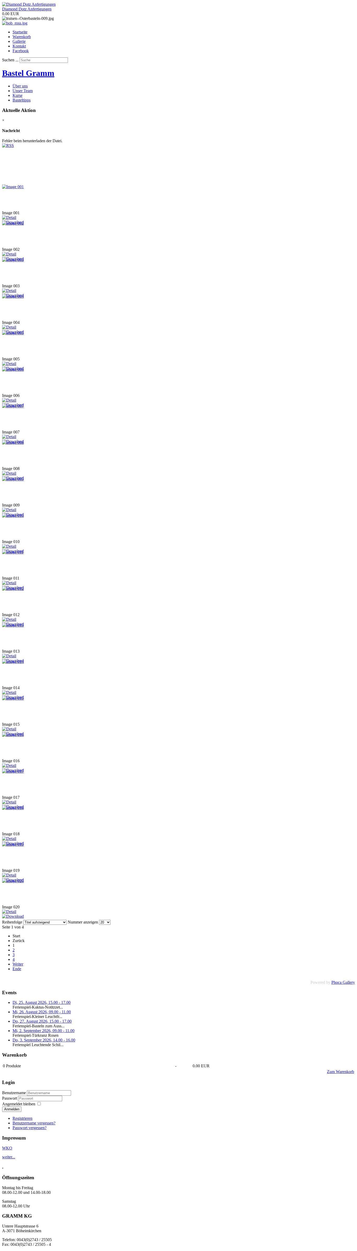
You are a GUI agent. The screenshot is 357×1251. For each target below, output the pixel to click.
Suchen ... (10, 60)
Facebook (21, 51)
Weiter (18, 964)
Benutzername (14, 1093)
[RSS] (8, 145)
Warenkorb (22, 36)
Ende (17, 969)
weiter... (8, 1157)
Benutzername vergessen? (34, 1123)
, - (42, 1002)
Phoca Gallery (343, 982)
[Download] (13, 916)
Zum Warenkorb (340, 1071)
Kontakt (19, 46)
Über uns (20, 86)
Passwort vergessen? (30, 1127)
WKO (7, 1148)
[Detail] (9, 217)
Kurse (17, 95)
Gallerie (19, 41)
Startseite (20, 32)
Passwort (10, 1098)
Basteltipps (22, 100)
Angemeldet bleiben (18, 1104)
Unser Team (23, 90)
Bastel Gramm (28, 73)
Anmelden (11, 1109)
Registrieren (22, 1118)
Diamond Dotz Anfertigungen (26, 9)
